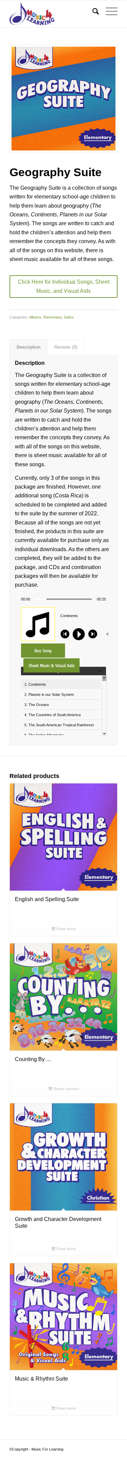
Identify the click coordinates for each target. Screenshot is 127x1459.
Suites (69, 317)
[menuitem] (92, 11)
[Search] (92, 11)
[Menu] (108, 11)
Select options (65, 1089)
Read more (66, 929)
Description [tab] (29, 347)
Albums (35, 317)
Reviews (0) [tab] (65, 347)
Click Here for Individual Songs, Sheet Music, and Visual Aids (63, 286)
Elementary (52, 317)
